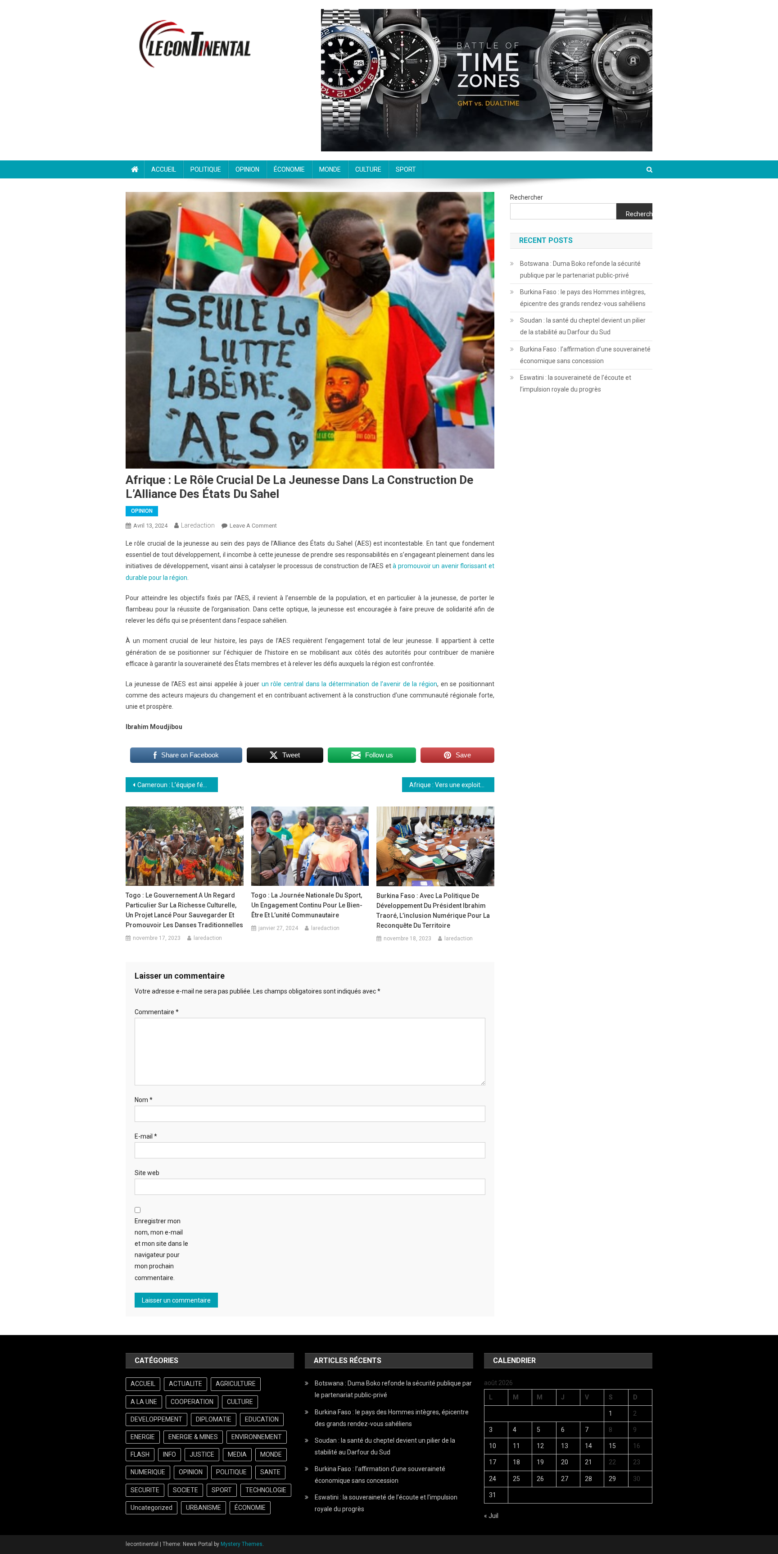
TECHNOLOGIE (265, 1490)
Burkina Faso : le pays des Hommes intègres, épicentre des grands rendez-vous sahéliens (583, 297)
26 (540, 1478)
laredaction (198, 525)
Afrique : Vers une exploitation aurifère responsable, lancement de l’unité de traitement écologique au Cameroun (451, 784)
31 (492, 1495)
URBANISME (203, 1507)
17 (492, 1462)
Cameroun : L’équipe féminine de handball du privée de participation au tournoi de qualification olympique (177, 784)
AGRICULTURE (236, 1383)
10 (492, 1445)
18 (516, 1462)
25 (516, 1478)
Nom (144, 1099)
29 (612, 1478)
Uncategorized (151, 1507)
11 (516, 1445)
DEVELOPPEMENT (156, 1419)
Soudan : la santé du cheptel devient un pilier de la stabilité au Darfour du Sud (583, 326)
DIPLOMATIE (213, 1419)
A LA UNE (144, 1401)
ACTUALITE (185, 1383)
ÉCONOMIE (289, 169)
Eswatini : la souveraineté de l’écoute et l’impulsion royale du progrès (575, 383)
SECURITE (145, 1490)
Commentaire (157, 1012)
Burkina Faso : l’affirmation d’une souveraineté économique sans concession (585, 355)
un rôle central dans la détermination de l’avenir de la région (349, 684)
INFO (169, 1454)
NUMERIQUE (148, 1472)
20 (564, 1462)
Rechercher (526, 197)
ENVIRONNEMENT (256, 1436)
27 (564, 1478)
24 (492, 1478)
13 (564, 1445)
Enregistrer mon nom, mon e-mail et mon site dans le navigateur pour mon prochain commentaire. (161, 1249)
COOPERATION (192, 1401)
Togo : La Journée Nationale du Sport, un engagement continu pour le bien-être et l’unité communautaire (306, 905)
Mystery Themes (241, 1544)
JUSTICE (202, 1454)
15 (612, 1445)
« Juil (491, 1515)
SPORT (406, 169)
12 (540, 1445)
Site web (147, 1172)
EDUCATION (262, 1419)
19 (540, 1462)
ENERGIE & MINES (193, 1436)
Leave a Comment (253, 525)
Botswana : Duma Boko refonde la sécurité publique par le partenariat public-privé (580, 269)
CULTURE (368, 169)
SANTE (270, 1472)
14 (588, 1445)
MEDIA (237, 1454)
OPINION (247, 169)
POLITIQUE (205, 169)
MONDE (330, 169)
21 (588, 1462)
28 (588, 1478)
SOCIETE (185, 1490)
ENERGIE (143, 1436)
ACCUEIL (163, 169)
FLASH (140, 1454)
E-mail (146, 1136)
